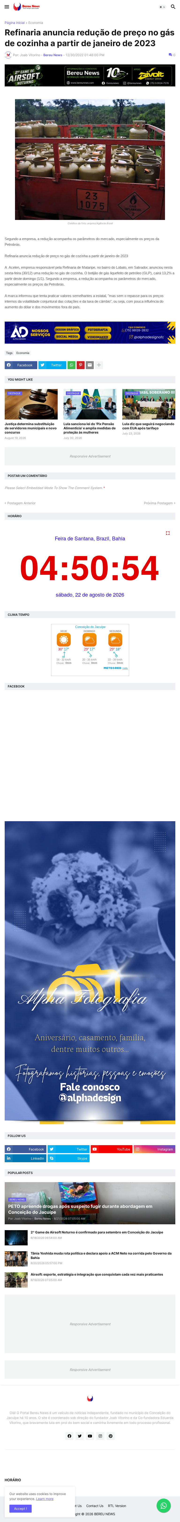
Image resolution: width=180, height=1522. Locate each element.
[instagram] (100, 1436)
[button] (6, 7)
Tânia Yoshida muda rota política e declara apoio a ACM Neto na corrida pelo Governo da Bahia (101, 1255)
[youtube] (90, 1436)
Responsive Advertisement (90, 456)
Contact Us (94, 1506)
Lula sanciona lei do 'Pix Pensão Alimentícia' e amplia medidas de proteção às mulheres (90, 428)
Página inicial (15, 23)
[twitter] (80, 1436)
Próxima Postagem (158, 503)
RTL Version (117, 1506)
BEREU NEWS (104, 1514)
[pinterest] (111, 1436)
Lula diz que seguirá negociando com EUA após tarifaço (148, 426)
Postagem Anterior (21, 503)
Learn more (44, 1499)
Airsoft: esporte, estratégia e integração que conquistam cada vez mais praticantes (97, 1274)
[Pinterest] (81, 365)
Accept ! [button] (20, 1509)
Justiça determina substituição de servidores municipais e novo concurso (31, 428)
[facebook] (69, 1436)
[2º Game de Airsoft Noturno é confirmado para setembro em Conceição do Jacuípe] (16, 1237)
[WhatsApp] (71, 365)
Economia (35, 23)
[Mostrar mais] (99, 365)
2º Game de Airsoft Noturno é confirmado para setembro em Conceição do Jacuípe (97, 1232)
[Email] (90, 365)
